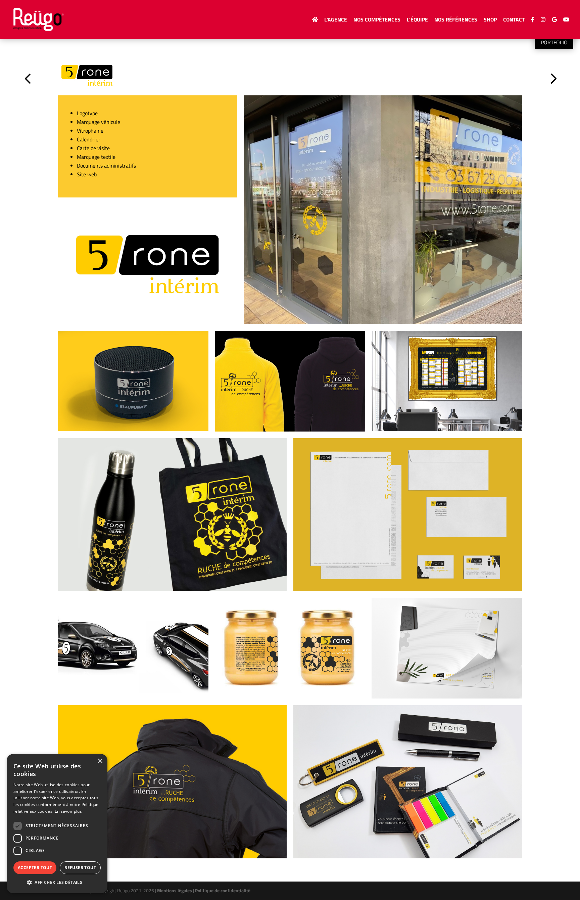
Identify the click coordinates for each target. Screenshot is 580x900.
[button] (57, 883)
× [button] (99, 761)
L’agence (335, 20)
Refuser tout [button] (80, 867)
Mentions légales (174, 890)
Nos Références (455, 20)
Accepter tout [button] (35, 867)
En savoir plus (68, 811)
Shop (490, 20)
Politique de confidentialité (222, 890)
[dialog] (57, 823)
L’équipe (417, 20)
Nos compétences (376, 20)
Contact (514, 20)
